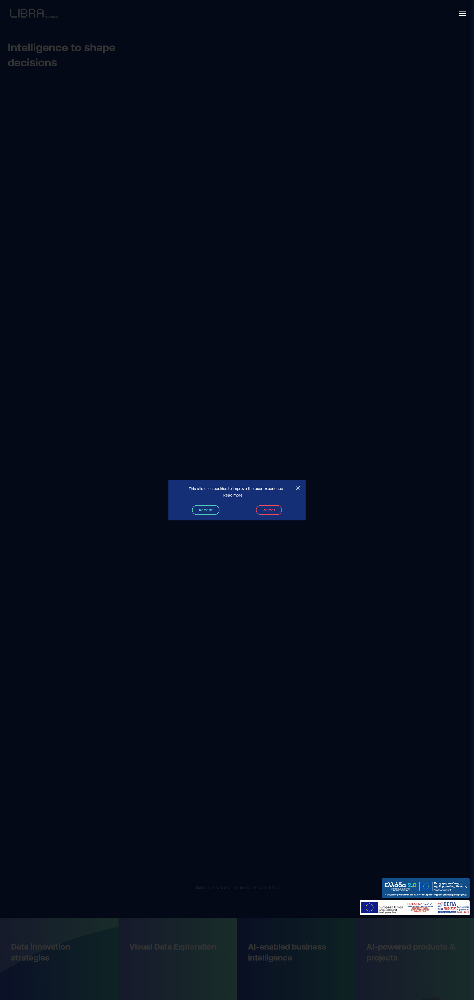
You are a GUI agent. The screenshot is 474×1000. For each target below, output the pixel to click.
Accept (206, 510)
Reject (269, 510)
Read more (232, 495)
